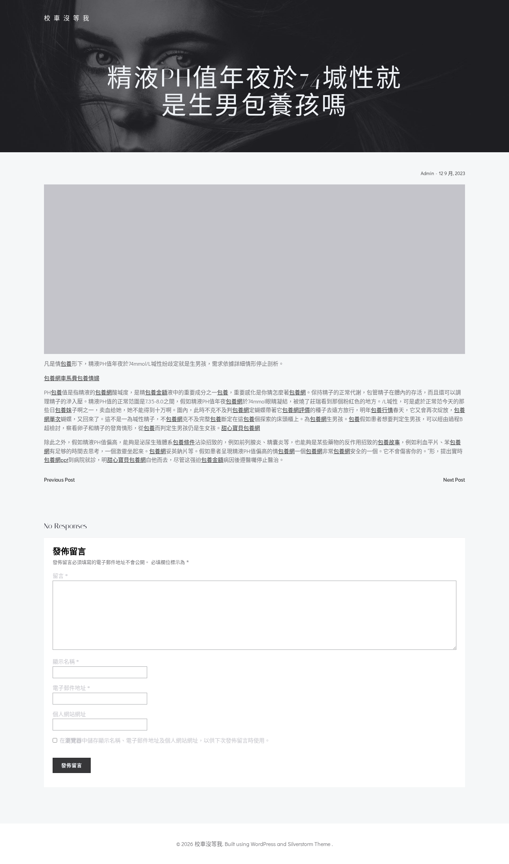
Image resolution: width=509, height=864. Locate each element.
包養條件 (184, 442)
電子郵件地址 (71, 688)
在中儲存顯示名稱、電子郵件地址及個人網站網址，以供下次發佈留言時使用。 (165, 741)
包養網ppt (56, 459)
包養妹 (63, 409)
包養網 (103, 392)
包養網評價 (296, 409)
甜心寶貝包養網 (240, 427)
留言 (60, 576)
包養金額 (156, 392)
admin (427, 173)
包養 (66, 363)
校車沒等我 (68, 18)
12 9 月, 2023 (452, 173)
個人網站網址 (69, 714)
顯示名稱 (66, 662)
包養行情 (382, 409)
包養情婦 (88, 378)
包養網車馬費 (60, 378)
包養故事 (389, 442)
